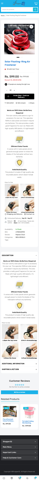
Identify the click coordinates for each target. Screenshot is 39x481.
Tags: (7, 240)
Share (32, 103)
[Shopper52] (19, 3)
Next (35, 419)
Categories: (9, 237)
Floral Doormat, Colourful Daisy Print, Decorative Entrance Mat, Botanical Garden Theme (9, 420)
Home (3, 15)
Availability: (9, 229)
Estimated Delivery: (14, 218)
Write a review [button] (19, 392)
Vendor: (7, 235)
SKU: (6, 232)
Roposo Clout (20, 235)
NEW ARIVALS (20, 237)
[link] (15, 409)
